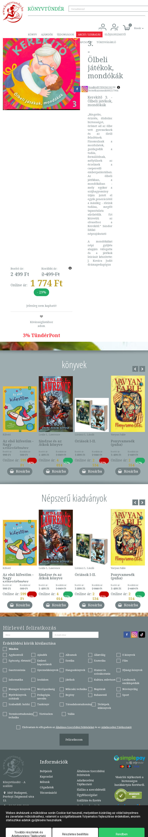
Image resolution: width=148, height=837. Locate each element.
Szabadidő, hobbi (19, 704)
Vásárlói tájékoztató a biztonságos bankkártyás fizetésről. (129, 781)
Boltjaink (46, 771)
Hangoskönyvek (75, 670)
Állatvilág (99, 655)
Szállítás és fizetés (60, 42)
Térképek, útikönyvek (104, 706)
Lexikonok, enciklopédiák (130, 681)
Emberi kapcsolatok (44, 662)
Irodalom (42, 679)
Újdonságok (65, 34)
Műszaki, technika (76, 689)
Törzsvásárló (106, 42)
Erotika (70, 660)
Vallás (71, 714)
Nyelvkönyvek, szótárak (18, 696)
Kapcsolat (85, 42)
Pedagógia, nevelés (43, 696)
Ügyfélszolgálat (87, 795)
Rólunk (45, 782)
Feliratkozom (74, 739)
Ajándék (47, 34)
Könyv (32, 34)
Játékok (70, 679)
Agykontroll (16, 655)
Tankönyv (43, 704)
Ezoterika (99, 660)
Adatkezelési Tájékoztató (85, 782)
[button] (134, 26)
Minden (13, 649)
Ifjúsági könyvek (132, 670)
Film (125, 660)
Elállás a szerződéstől (91, 789)
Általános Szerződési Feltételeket (75, 727)
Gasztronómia (17, 670)
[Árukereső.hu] (128, 796)
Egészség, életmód (19, 660)
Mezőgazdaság (46, 689)
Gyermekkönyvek (47, 670)
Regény (70, 695)
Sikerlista (35, 42)
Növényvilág (130, 689)
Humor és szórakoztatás (102, 671)
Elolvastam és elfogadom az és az (77, 727)
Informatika (16, 679)
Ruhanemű (100, 695)
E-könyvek (128, 655)
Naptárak (99, 689)
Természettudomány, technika (21, 715)
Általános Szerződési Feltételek (91, 773)
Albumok (71, 655)
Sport (125, 695)
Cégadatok (47, 787)
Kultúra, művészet (104, 679)
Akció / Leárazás (89, 34)
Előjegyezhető (115, 34)
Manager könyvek (19, 689)
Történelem (46, 714)
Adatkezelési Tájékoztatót (116, 727)
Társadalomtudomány (79, 704)
